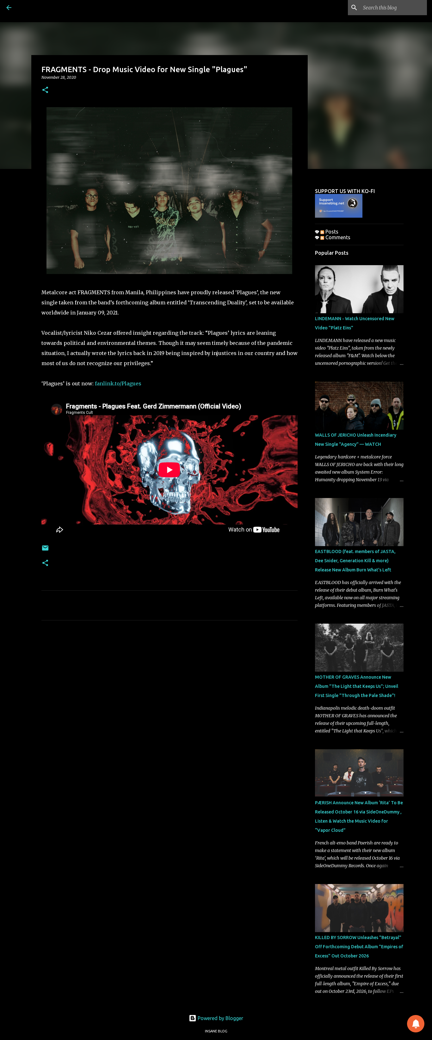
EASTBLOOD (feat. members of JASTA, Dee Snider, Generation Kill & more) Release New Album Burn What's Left (355, 560)
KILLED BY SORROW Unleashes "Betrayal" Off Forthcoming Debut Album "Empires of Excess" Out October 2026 (359, 946)
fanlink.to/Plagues (118, 383)
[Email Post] (45, 550)
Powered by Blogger (219, 1018)
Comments (337, 237)
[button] (45, 90)
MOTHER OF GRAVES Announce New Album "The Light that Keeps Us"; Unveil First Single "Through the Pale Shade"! (356, 686)
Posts (331, 231)
